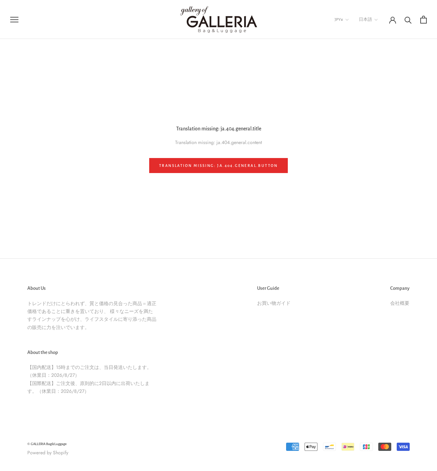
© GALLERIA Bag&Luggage (47, 444)
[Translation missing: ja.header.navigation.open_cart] (423, 20)
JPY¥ (339, 19)
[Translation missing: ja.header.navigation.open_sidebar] (14, 19)
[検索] (408, 19)
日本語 (365, 19)
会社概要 (399, 303)
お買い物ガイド (274, 303)
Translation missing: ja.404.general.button (218, 165)
